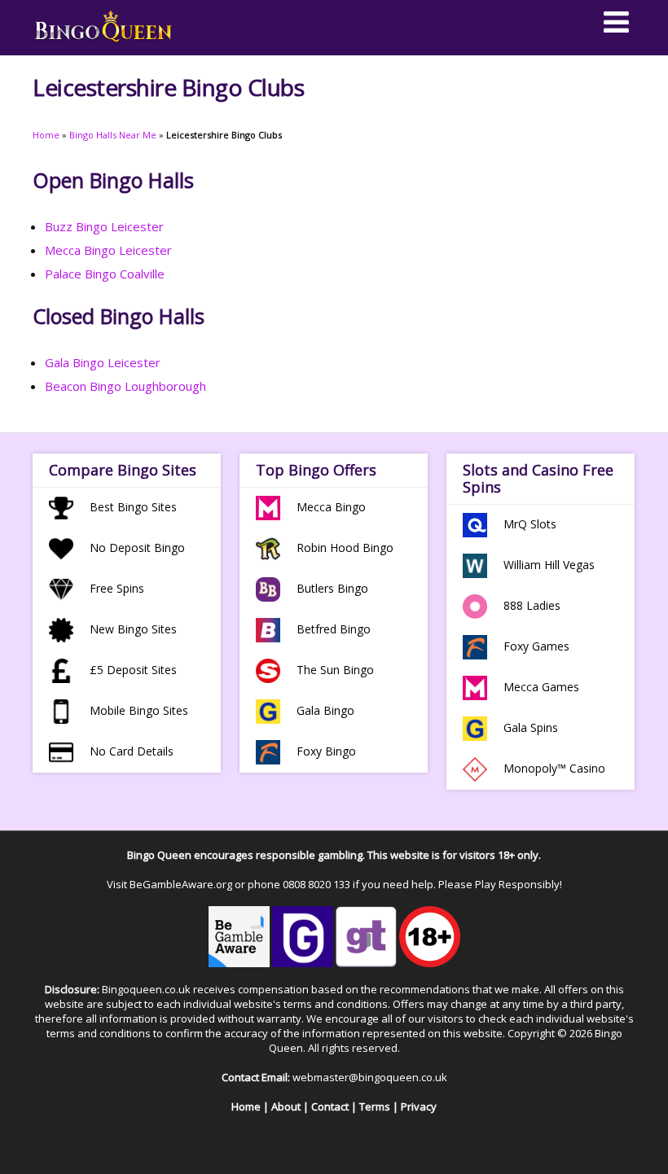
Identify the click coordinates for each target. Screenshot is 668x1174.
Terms (374, 1106)
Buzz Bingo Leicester (104, 226)
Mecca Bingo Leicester (108, 250)
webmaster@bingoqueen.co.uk (369, 1077)
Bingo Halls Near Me (112, 135)
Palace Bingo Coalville (105, 273)
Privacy (419, 1106)
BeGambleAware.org (181, 884)
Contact (330, 1106)
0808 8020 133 (316, 884)
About (286, 1106)
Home (46, 135)
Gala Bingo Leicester (102, 362)
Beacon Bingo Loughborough (125, 386)
